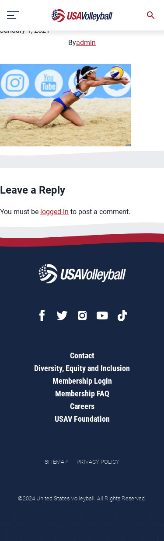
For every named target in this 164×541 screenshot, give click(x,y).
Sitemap (56, 461)
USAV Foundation (82, 418)
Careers (82, 406)
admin (86, 42)
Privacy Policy (98, 461)
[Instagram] (82, 315)
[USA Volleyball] (82, 15)
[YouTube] (102, 315)
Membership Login (82, 380)
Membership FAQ (82, 393)
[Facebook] (42, 315)
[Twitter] (62, 315)
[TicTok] (122, 315)
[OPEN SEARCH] (151, 15)
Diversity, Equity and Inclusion (82, 368)
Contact (82, 355)
